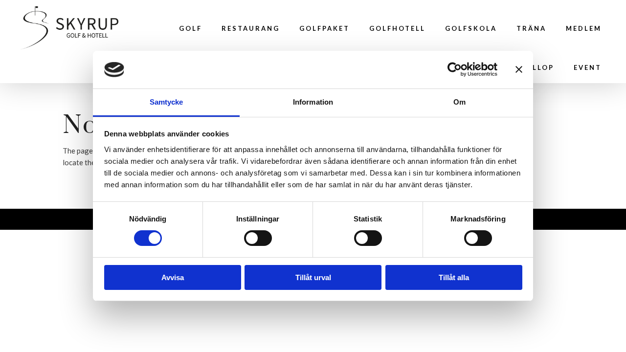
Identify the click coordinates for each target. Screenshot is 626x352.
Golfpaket (324, 28)
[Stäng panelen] (518, 69)
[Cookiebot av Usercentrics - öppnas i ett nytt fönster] (454, 69)
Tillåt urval (313, 277)
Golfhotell (397, 28)
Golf (190, 28)
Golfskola (471, 28)
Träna (531, 28)
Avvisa (172, 277)
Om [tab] (459, 102)
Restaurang (251, 28)
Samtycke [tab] (166, 102)
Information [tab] (313, 102)
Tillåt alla (454, 277)
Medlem (584, 28)
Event (588, 67)
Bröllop (534, 67)
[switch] (258, 238)
